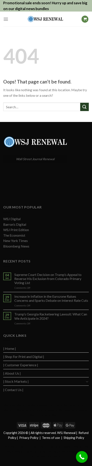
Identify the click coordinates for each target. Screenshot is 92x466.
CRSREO (43, 446)
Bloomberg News (16, 246)
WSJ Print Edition (16, 230)
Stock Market (54, 456)
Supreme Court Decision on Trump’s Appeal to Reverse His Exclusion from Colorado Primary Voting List (48, 279)
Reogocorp (67, 446)
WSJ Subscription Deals (29, 410)
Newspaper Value (75, 451)
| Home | (9, 348)
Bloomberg (54, 446)
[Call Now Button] (82, 457)
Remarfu (82, 405)
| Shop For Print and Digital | (23, 357)
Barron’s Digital (14, 224)
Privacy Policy (28, 438)
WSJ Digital (12, 219)
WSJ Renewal (81, 446)
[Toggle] (87, 381)
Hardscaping (50, 410)
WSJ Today (64, 410)
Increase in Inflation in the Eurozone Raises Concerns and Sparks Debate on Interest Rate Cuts (51, 298)
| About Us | (12, 373)
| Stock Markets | (16, 381)
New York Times (15, 241)
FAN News (8, 446)
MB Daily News (57, 451)
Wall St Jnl (9, 410)
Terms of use (51, 438)
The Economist (14, 235)
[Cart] (85, 19)
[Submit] (84, 107)
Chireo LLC (21, 446)
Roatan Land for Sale (36, 451)
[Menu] (5, 19)
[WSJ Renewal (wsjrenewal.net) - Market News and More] (45, 19)
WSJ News (9, 405)
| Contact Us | (13, 390)
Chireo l (33, 446)
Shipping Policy (74, 438)
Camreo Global (38, 456)
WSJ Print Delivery (40, 415)
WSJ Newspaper (40, 405)
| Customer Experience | (20, 365)
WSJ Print (57, 415)
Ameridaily (56, 405)
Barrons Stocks (79, 410)
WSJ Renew (23, 405)
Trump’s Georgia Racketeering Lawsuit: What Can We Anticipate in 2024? (50, 316)
